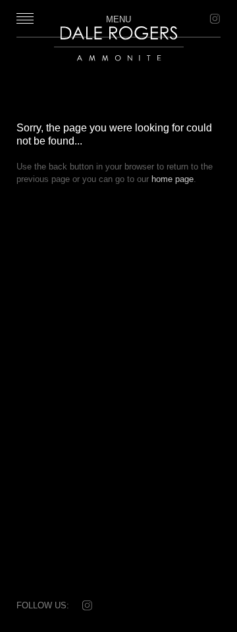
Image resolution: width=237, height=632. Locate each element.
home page (172, 179)
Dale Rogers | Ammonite (111, 67)
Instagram (214, 19)
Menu (118, 19)
